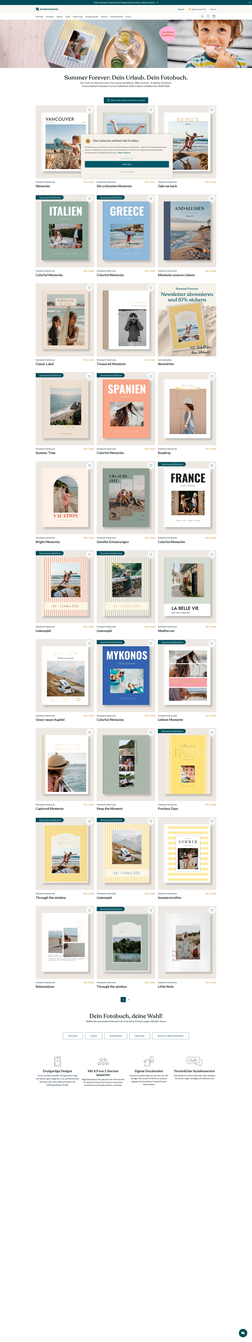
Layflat (93, 1035)
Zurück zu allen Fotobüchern (170, 1035)
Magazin (181, 9)
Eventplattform (116, 16)
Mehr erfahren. (124, 152)
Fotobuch (50, 16)
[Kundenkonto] (202, 16)
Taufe (67, 16)
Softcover (72, 1035)
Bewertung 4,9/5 (199, 9)
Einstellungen (127, 158)
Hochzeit (39, 16)
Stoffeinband (116, 1035)
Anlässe (104, 16)
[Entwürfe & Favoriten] (208, 16)
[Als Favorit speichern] (89, 109)
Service (213, 9)
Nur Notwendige (126, 172)
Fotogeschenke (91, 16)
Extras (128, 16)
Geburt (59, 16)
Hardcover (140, 1035)
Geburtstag (78, 16)
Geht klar (126, 164)
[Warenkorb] (214, 16)
